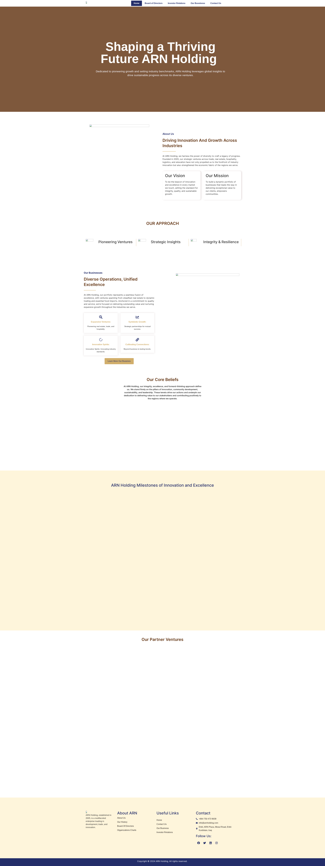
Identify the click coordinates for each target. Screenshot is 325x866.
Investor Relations (176, 3)
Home (136, 3)
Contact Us (215, 3)
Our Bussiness (198, 3)
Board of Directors (153, 3)
